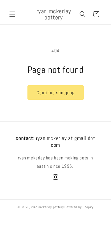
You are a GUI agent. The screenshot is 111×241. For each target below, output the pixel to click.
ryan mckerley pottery (47, 207)
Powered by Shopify (78, 207)
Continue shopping (56, 92)
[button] (12, 14)
